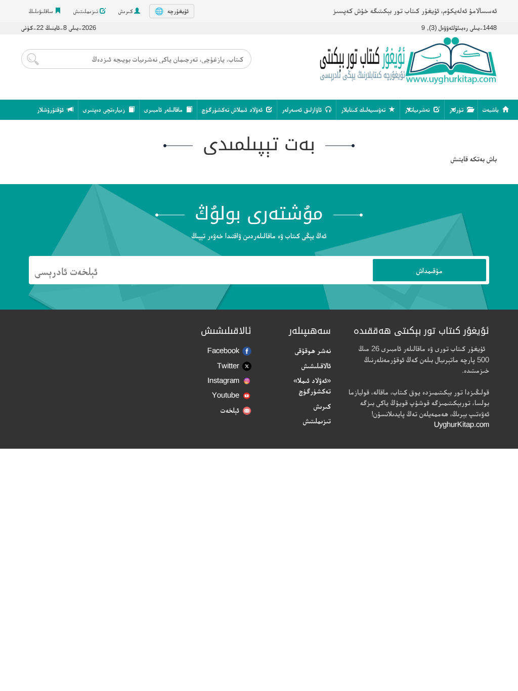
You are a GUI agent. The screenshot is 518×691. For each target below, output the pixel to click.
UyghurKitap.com (461, 424)
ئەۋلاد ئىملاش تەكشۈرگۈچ (233, 109)
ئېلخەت (230, 410)
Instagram (223, 380)
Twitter (228, 365)
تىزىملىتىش (86, 11)
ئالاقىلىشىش (316, 365)
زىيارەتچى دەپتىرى (105, 109)
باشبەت (492, 109)
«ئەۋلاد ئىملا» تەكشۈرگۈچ (312, 385)
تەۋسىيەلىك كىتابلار (364, 109)
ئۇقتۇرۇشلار (51, 109)
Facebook (223, 350)
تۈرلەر (457, 109)
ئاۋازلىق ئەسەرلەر (303, 109)
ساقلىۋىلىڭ (42, 11)
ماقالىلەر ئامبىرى (164, 109)
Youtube (225, 395)
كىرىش (126, 11)
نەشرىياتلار (418, 109)
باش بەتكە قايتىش (474, 158)
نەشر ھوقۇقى (313, 350)
